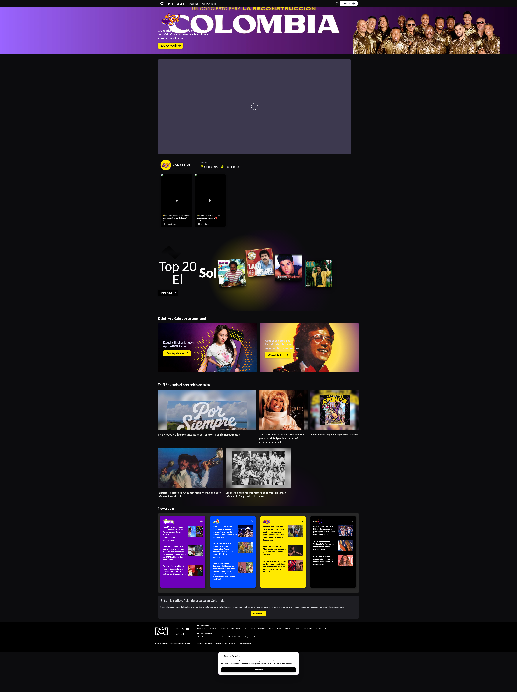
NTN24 (318, 629)
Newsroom (235, 629)
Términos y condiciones (204, 643)
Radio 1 (297, 629)
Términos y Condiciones (261, 661)
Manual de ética (219, 637)
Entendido (258, 669)
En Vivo (180, 3)
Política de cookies (245, 643)
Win (325, 629)
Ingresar (346, 3)
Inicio (170, 3)
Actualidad (193, 3)
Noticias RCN (223, 629)
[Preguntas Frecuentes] (337, 3)
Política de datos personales (225, 643)
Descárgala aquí (175, 353)
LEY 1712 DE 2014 (235, 637)
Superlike (261, 629)
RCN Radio (212, 629)
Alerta (252, 629)
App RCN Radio (209, 3)
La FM (245, 629)
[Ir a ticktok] (177, 629)
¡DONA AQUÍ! (169, 45)
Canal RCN (201, 629)
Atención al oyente (204, 637)
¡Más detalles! (276, 355)
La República (308, 629)
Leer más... (258, 613)
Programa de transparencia (254, 637)
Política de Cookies (283, 664)
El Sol (279, 629)
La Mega (271, 629)
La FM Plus (288, 629)
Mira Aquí (166, 292)
